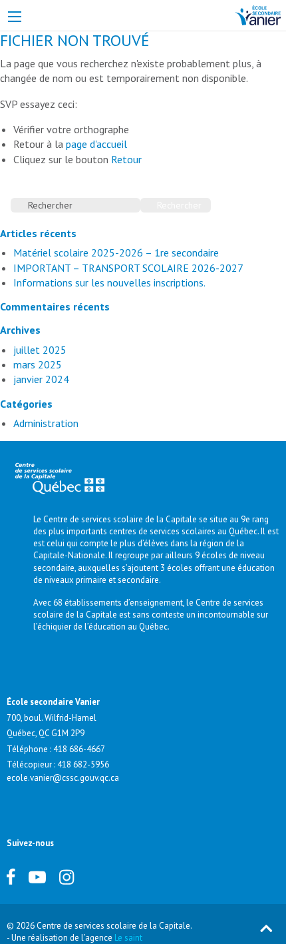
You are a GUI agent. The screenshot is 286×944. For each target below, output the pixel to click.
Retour (126, 159)
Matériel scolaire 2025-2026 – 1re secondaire (116, 252)
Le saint (128, 937)
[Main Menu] (14, 16)
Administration (45, 423)
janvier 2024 (41, 379)
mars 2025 (37, 364)
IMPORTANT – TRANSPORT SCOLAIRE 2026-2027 (128, 267)
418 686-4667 (79, 749)
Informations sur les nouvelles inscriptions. (109, 282)
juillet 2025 (40, 349)
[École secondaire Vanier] (258, 14)
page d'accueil (96, 144)
